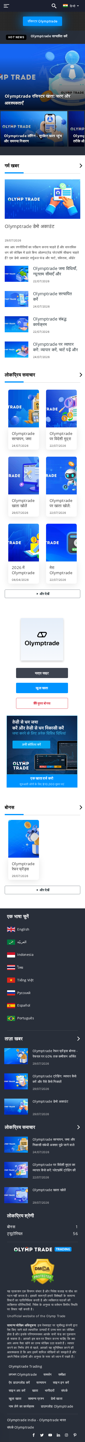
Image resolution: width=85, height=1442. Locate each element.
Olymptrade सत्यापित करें (49, 36)
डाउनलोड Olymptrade (57, 1406)
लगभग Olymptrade (23, 1374)
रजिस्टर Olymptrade (42, 21)
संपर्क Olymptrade (20, 1427)
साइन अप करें (17, 1390)
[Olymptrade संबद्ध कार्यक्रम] (16, 324)
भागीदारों (50, 1390)
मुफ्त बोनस (43, 703)
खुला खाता (42, 688)
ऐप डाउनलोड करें (19, 1382)
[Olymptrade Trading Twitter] (39, 1435)
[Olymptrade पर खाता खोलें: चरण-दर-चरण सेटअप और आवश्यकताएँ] (61, 475)
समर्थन (47, 1374)
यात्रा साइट (42, 673)
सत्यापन (41, 1382)
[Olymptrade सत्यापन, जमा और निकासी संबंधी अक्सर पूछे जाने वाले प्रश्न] (23, 408)
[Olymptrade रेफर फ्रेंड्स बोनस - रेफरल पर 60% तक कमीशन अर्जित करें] (23, 839)
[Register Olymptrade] (42, 744)
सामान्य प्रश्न (36, 1398)
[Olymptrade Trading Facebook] (31, 1435)
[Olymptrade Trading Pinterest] (72, 1435)
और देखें (44, 594)
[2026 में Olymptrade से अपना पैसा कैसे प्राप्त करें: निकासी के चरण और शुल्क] (23, 542)
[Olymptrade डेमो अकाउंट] (42, 199)
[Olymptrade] (42, 659)
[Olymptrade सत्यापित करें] (16, 299)
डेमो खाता (56, 1398)
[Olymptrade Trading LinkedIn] (56, 1435)
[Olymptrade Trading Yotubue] (48, 1435)
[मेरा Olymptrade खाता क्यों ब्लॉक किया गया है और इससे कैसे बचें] (61, 542)
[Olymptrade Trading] (42, 1253)
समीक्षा (62, 1374)
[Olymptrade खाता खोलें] (23, 475)
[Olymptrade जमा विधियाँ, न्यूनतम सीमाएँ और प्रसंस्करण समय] (16, 273)
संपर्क (64, 1390)
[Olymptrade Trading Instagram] (64, 1435)
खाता (35, 1390)
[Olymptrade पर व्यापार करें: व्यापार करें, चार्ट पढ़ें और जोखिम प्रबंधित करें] (16, 349)
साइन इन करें (61, 1382)
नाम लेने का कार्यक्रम (21, 1406)
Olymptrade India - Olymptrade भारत (36, 1420)
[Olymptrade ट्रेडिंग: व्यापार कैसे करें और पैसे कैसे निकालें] (16, 1081)
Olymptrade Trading (25, 1366)
